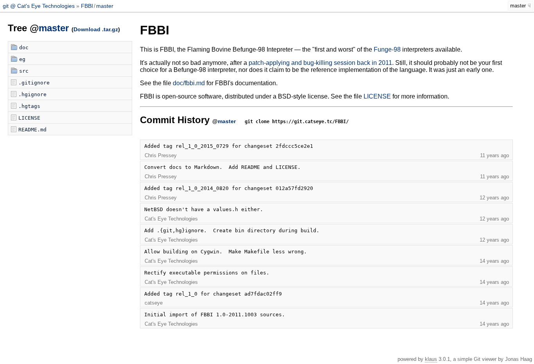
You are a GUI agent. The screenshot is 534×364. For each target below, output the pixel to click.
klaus (431, 359)
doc (24, 47)
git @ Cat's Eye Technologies (39, 6)
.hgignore (32, 94)
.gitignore (34, 83)
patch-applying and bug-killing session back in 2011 (320, 62)
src (24, 71)
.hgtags (29, 106)
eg (22, 59)
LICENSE (29, 118)
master (104, 6)
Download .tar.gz (95, 29)
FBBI (87, 6)
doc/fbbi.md (189, 83)
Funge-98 (387, 49)
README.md (32, 130)
